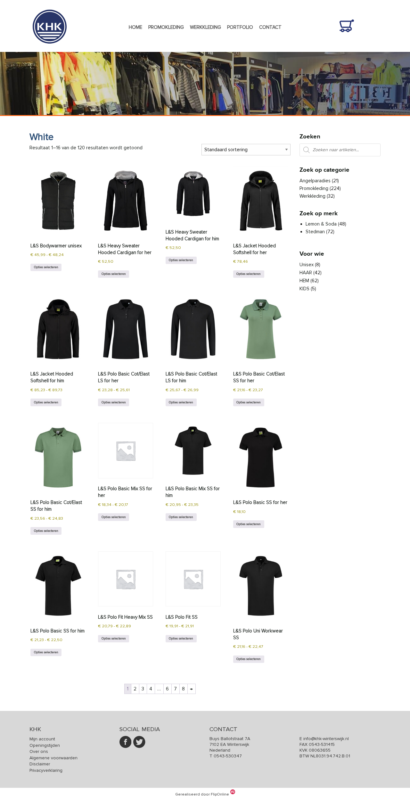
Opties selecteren (46, 267)
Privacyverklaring (45, 770)
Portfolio (240, 27)
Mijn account (42, 739)
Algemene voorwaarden (53, 758)
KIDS (304, 289)
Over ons (38, 751)
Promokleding (166, 27)
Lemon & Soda (321, 224)
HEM (304, 281)
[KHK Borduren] (49, 48)
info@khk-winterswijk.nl (326, 738)
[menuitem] (135, 27)
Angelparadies (315, 181)
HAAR (305, 273)
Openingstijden (44, 745)
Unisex (306, 265)
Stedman (315, 232)
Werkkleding (205, 27)
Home (135, 27)
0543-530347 (228, 756)
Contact (270, 27)
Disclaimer (39, 764)
